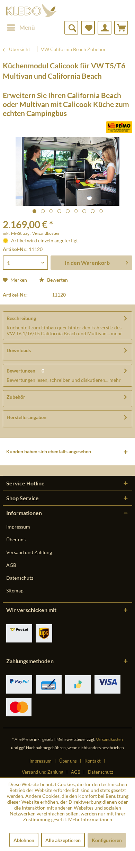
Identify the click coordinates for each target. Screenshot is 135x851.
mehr (116, 333)
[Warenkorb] (121, 28)
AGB (11, 565)
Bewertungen (21, 371)
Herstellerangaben (26, 417)
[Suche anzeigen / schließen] (71, 28)
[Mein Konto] (104, 28)
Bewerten (57, 280)
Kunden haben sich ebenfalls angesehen (48, 451)
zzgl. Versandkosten (41, 233)
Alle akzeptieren (63, 840)
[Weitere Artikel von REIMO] (119, 127)
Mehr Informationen (90, 819)
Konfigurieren (107, 840)
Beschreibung (21, 318)
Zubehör (16, 397)
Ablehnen (24, 840)
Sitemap (15, 590)
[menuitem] (20, 28)
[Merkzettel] (88, 28)
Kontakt (92, 761)
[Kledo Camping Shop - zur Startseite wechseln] (31, 10)
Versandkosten (109, 739)
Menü (27, 27)
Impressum (18, 527)
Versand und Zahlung (29, 552)
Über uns (16, 539)
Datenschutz (19, 578)
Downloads (19, 350)
